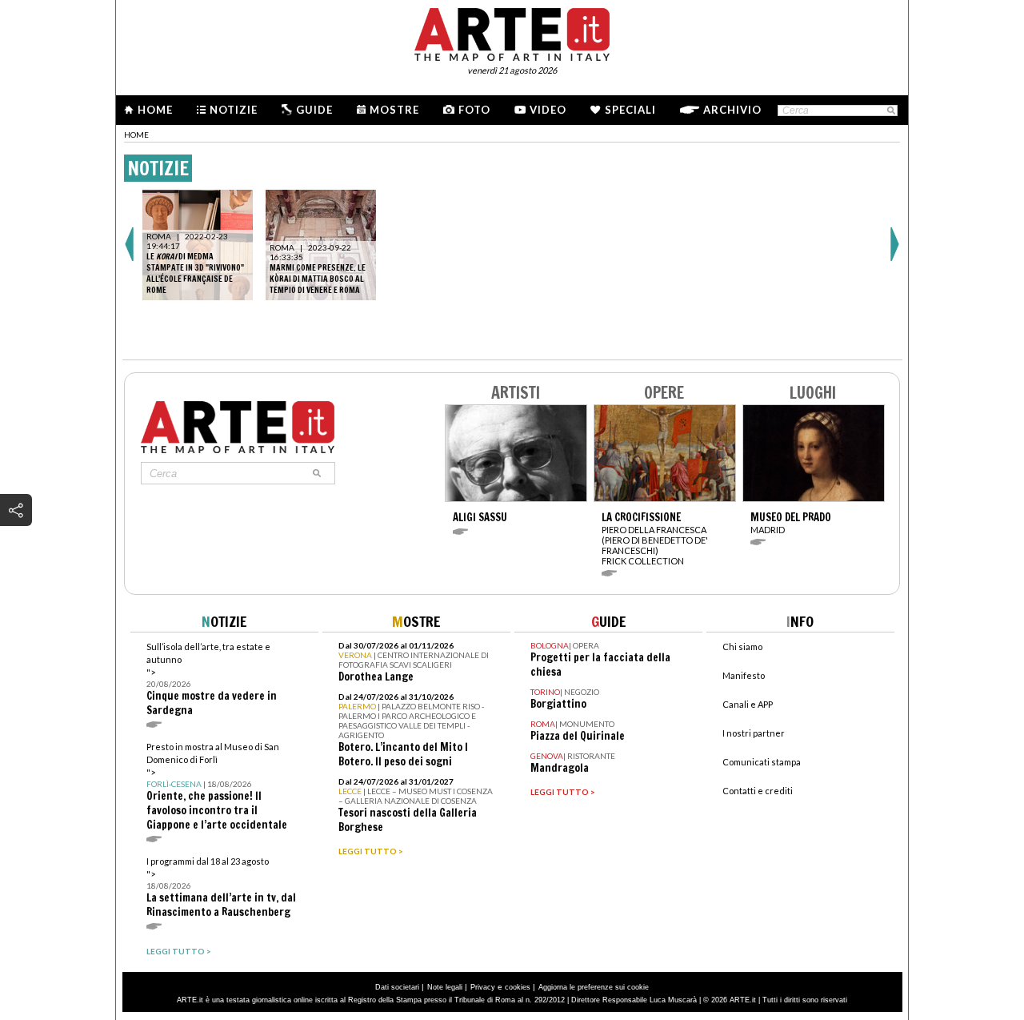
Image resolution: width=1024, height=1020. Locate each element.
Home (155, 109)
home (136, 134)
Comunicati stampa (761, 762)
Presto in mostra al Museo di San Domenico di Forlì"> (216, 786)
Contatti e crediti (757, 790)
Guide (314, 109)
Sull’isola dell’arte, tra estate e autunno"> (211, 679)
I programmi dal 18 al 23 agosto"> (221, 887)
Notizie (234, 109)
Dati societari (397, 987)
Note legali (444, 987)
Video (548, 109)
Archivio (732, 109)
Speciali (630, 109)
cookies (517, 987)
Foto (474, 109)
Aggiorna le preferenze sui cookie (593, 987)
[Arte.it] (512, 32)
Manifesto (743, 675)
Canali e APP (747, 704)
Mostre (394, 109)
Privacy (482, 987)
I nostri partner (753, 733)
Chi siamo (742, 646)
